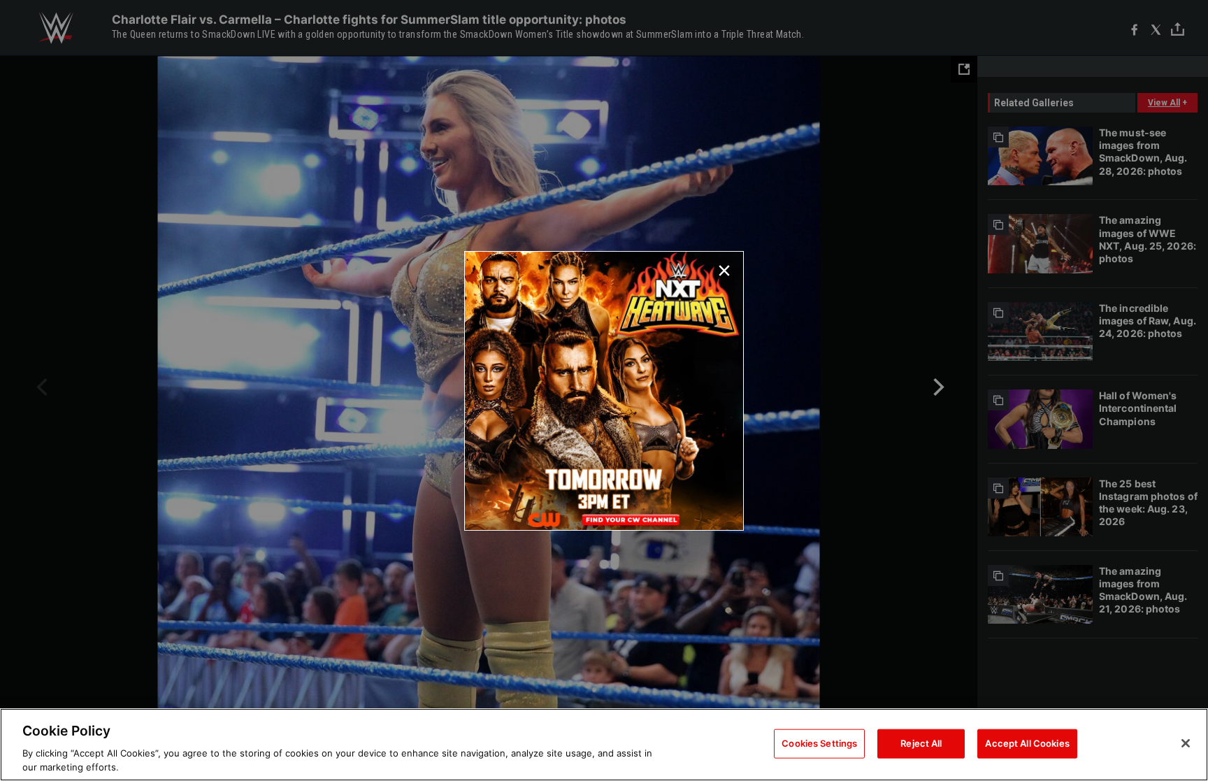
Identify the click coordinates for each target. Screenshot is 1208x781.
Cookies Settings (819, 743)
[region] (604, 744)
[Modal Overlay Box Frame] (604, 391)
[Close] (1185, 743)
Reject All (921, 743)
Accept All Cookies (1027, 743)
